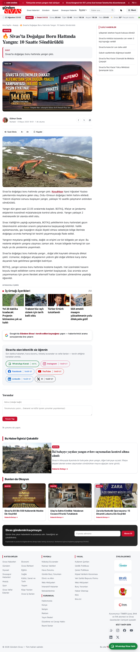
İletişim (45, 609)
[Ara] (112, 10)
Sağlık (24, 574)
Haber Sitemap (81, 591)
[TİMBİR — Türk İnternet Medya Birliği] (123, 565)
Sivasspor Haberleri (69, 10)
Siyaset (55, 10)
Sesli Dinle (12, 132)
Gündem (45, 10)
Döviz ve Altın (48, 578)
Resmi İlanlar (47, 626)
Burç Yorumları (81, 586)
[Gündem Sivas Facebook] (124, 630)
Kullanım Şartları (82, 561)
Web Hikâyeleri (48, 582)
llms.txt (78, 599)
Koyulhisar (57, 191)
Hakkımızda (47, 600)
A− (22, 132)
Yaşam (24, 585)
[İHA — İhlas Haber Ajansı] (123, 604)
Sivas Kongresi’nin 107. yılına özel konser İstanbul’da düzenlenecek (79, 3)
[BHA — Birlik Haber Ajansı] (123, 578)
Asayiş (15, 25)
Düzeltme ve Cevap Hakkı (53, 621)
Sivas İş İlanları (27, 594)
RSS (77, 595)
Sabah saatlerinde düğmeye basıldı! (115, 53)
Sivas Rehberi (27, 566)
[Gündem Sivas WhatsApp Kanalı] (110, 630)
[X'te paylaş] (84, 120)
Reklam (45, 613)
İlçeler (83, 10)
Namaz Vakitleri (49, 566)
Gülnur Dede (16, 118)
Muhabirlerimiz (48, 591)
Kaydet (39, 132)
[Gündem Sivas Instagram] (117, 630)
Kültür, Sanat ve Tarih (28, 579)
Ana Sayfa (6, 25)
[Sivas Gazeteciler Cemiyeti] (123, 591)
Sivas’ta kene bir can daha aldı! (113, 47)
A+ (28, 132)
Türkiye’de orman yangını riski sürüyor (26, 3)
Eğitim (24, 570)
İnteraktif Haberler (50, 586)
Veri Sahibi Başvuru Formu (86, 578)
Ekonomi (25, 561)
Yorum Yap (9, 419)
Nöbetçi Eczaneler (50, 561)
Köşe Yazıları (26, 589)
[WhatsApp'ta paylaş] (90, 120)
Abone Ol (128, 533)
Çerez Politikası (82, 570)
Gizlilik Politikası (82, 566)
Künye (44, 605)
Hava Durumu (48, 570)
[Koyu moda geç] (121, 10)
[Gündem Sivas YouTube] (131, 630)
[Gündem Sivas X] (117, 637)
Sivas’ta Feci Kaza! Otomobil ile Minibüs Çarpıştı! (116, 60)
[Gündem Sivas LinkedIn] (110, 637)
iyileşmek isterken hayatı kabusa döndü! (117, 33)
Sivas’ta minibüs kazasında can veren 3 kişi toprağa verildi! (116, 40)
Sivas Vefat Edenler (7, 591)
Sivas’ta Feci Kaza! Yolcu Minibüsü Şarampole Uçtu (114, 68)
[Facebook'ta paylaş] (78, 120)
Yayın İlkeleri (47, 617)
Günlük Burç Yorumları (51, 574)
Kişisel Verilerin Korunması (86, 574)
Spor (4, 585)
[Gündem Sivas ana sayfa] (12, 10)
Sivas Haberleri (33, 10)
